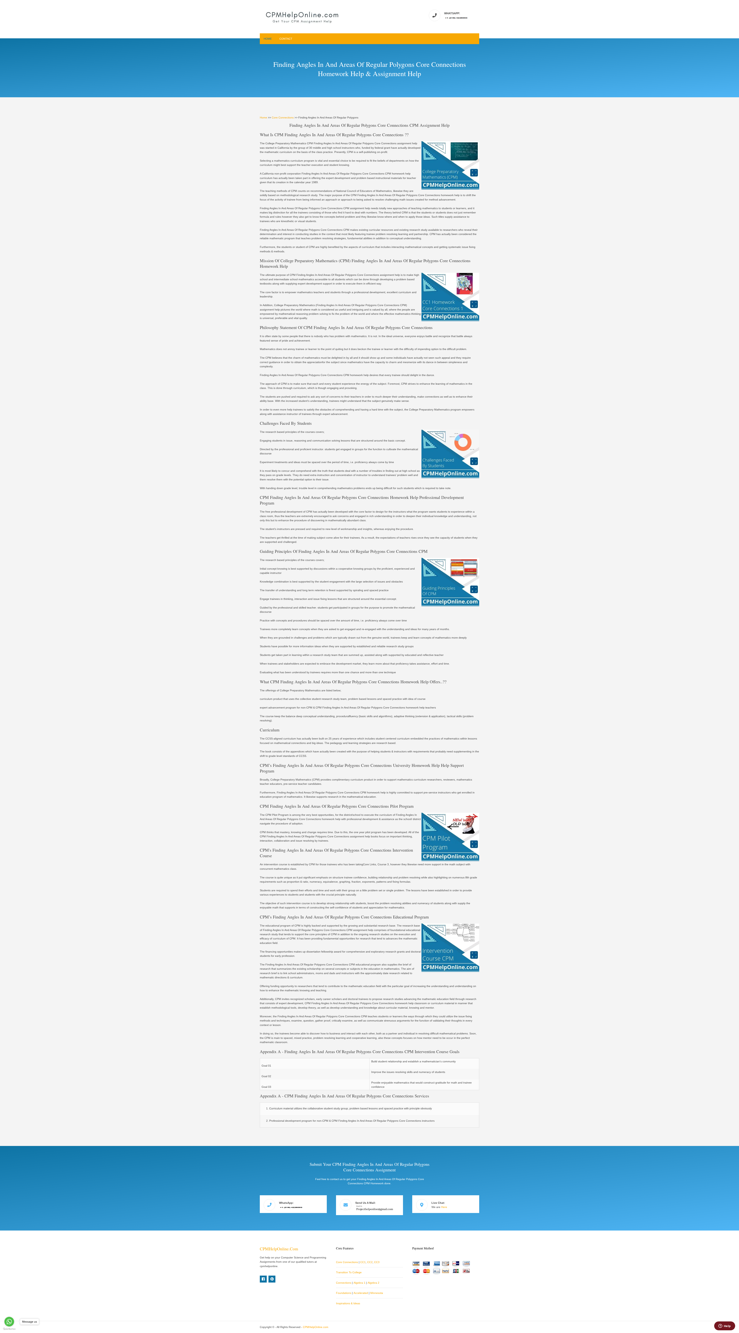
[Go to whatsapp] (9, 1321)
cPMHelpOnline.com (279, 1249)
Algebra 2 (373, 1282)
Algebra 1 (359, 1282)
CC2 (370, 1262)
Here (444, 1207)
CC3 (377, 1262)
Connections (343, 1282)
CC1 (363, 1262)
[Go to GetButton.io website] (9, 1329)
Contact (285, 38)
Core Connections (283, 117)
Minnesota (376, 1292)
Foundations (343, 1292)
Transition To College (349, 1272)
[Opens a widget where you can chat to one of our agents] (724, 1326)
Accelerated (361, 1292)
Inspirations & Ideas (348, 1303)
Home (268, 38)
